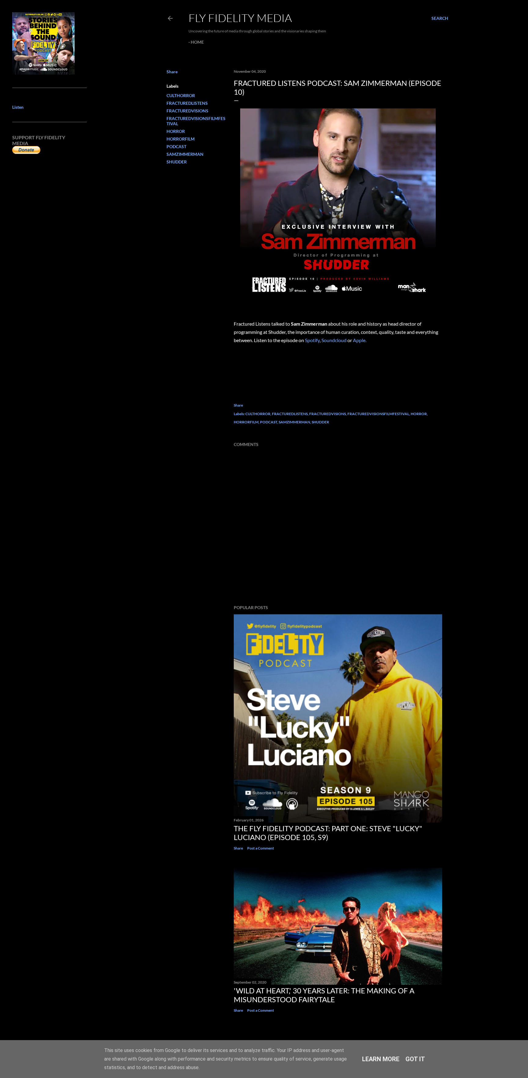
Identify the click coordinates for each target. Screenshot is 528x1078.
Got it (415, 1059)
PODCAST (176, 146)
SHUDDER (177, 161)
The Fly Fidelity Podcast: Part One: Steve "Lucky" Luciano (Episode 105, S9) (328, 833)
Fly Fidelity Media (240, 17)
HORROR (176, 131)
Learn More (380, 1059)
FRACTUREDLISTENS (187, 103)
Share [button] (172, 71)
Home (197, 42)
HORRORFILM (181, 138)
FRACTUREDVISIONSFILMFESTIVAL (378, 413)
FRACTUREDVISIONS (187, 110)
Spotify (312, 340)
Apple (358, 340)
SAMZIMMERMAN (185, 154)
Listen (18, 107)
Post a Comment (260, 848)
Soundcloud (333, 340)
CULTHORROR (181, 95)
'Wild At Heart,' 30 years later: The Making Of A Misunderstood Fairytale (324, 995)
